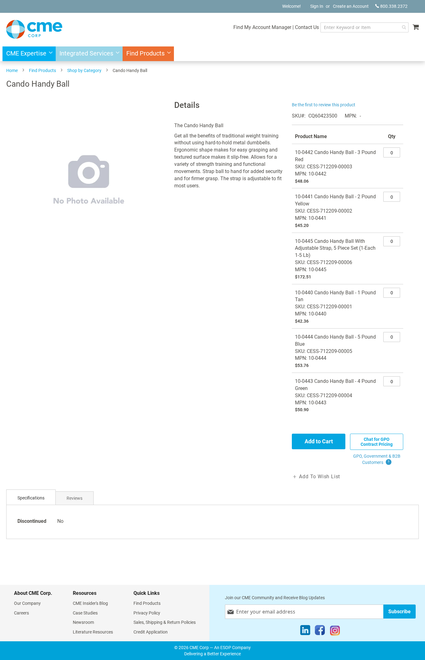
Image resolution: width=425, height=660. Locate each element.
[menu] (212, 53)
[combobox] (364, 27)
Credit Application (150, 631)
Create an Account (351, 6)
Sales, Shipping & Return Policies (164, 622)
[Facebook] (320, 631)
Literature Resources (93, 631)
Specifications (30, 497)
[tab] (31, 498)
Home (12, 70)
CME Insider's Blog (90, 603)
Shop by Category (84, 70)
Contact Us (307, 27)
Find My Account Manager (262, 27)
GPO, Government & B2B (376, 459)
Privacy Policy (146, 612)
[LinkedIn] (305, 631)
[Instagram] (334, 631)
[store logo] (34, 29)
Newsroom (83, 622)
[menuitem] (27, 53)
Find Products (42, 70)
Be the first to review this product (323, 104)
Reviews (74, 498)
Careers (21, 612)
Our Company (27, 603)
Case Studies (85, 612)
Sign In (316, 6)
